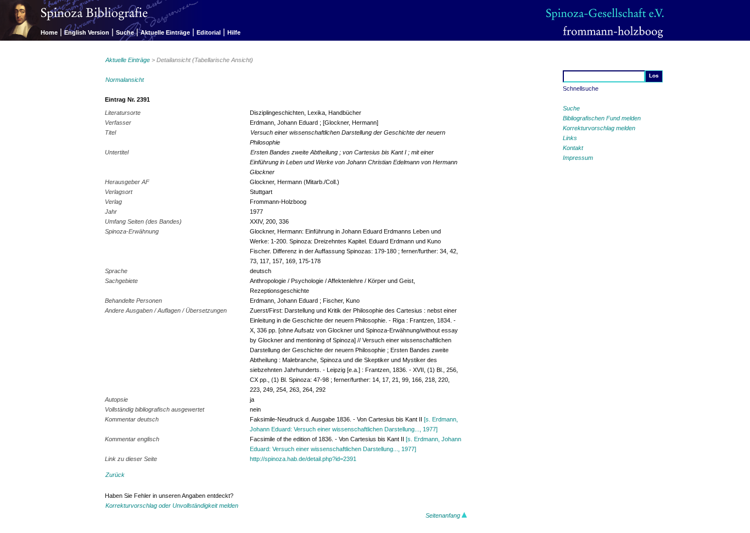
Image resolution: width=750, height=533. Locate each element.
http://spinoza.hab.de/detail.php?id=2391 (303, 459)
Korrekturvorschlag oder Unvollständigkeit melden (171, 505)
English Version (86, 32)
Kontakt (573, 148)
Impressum (578, 157)
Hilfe (233, 32)
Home (49, 32)
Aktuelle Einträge (165, 32)
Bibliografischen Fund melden (602, 118)
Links (570, 138)
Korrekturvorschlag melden (599, 128)
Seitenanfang (444, 515)
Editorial (209, 32)
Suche (125, 32)
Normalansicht (124, 79)
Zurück (115, 474)
